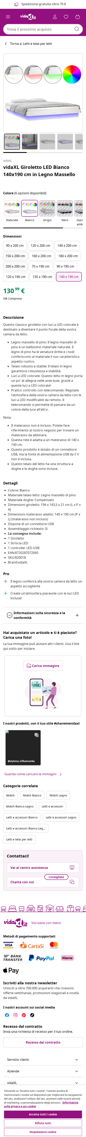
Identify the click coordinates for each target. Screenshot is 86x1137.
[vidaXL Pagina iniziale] (28, 17)
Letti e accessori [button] (52, 806)
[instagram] (15, 1015)
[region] (43, 1111)
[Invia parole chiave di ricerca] (77, 29)
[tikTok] (32, 1015)
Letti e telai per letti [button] (19, 839)
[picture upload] (43, 693)
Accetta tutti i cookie (43, 1114)
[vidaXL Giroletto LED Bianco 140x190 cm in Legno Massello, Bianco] (43, 93)
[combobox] (43, 29)
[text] (14, 291)
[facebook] (7, 1015)
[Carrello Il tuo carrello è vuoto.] (77, 17)
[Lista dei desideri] (66, 17)
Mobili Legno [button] (58, 795)
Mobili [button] (10, 795)
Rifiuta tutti (43, 1123)
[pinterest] (24, 1015)
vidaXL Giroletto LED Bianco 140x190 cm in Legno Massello (39, 170)
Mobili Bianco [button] (32, 795)
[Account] (55, 17)
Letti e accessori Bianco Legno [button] (26, 828)
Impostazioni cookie (43, 1132)
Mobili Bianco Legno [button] (19, 806)
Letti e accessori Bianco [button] (21, 817)
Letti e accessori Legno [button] (61, 817)
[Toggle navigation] (8, 17)
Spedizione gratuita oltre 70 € (43, 4)
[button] (12, 213)
